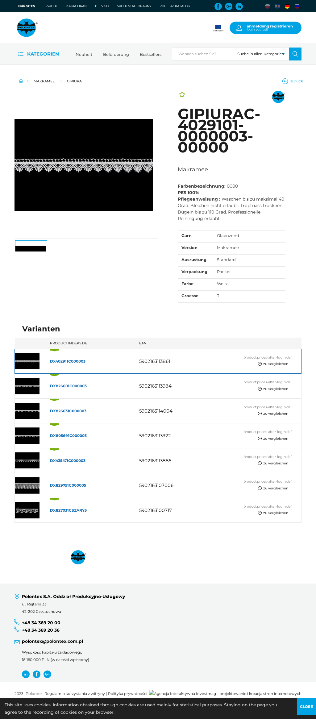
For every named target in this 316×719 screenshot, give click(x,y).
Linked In (239, 6)
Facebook (218, 6)
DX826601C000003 (68, 386)
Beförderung (116, 54)
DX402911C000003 (67, 361)
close (306, 706)
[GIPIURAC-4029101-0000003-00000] (86, 165)
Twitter (26, 674)
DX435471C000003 (67, 460)
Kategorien (42, 54)
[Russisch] (297, 6)
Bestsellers (150, 54)
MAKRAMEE (44, 81)
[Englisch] (277, 6)
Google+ (228, 6)
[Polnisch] (267, 6)
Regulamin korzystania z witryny (74, 694)
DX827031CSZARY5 (68, 510)
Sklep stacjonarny (134, 6)
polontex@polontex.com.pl (52, 641)
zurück (296, 81)
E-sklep (50, 6)
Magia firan (76, 6)
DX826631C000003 (68, 411)
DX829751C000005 (68, 485)
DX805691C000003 (68, 435)
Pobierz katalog (175, 6)
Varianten (41, 328)
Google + (47, 674)
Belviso (102, 6)
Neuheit (84, 54)
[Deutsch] (287, 6)
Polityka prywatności (127, 694)
